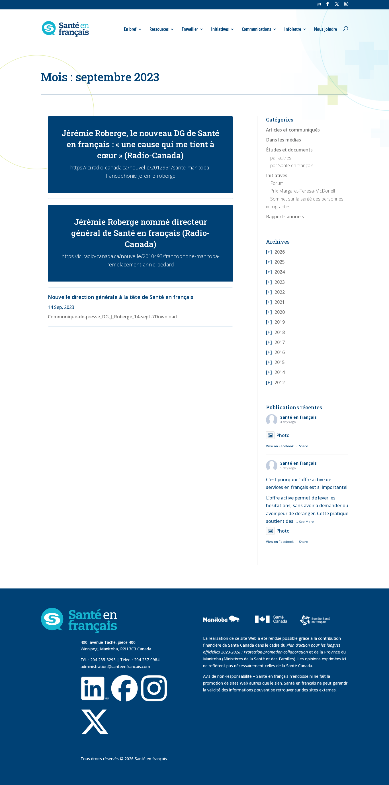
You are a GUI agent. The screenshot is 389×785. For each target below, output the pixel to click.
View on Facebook (280, 446)
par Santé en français (292, 165)
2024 (280, 272)
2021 (280, 302)
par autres (280, 158)
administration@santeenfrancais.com (115, 666)
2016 (280, 352)
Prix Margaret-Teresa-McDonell (302, 191)
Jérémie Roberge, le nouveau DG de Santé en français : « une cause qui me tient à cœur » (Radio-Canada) (140, 144)
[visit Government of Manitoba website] (222, 631)
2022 (280, 292)
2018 (280, 332)
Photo (283, 435)
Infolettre (292, 29)
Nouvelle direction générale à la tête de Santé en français (120, 297)
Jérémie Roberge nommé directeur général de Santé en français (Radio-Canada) (140, 233)
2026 (280, 252)
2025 (280, 262)
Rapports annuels (285, 216)
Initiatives (276, 175)
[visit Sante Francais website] (315, 621)
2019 (280, 322)
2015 (280, 362)
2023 (280, 282)
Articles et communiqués (293, 130)
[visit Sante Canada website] (270, 631)
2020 (280, 312)
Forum (277, 183)
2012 (280, 382)
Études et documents (289, 150)
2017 (280, 342)
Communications (256, 29)
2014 (280, 372)
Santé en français (298, 417)
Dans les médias (283, 140)
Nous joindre (325, 29)
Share (303, 446)
